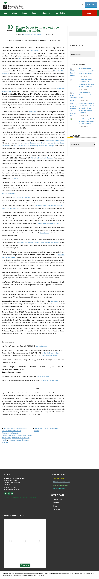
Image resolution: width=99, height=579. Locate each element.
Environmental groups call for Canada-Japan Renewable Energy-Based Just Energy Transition (86, 108)
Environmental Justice (60, 485)
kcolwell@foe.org (43, 376)
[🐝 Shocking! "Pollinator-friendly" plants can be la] (10, 541)
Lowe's (29, 435)
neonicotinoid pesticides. (20, 438)
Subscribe (90, 4)
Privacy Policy (9, 497)
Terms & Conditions (21, 497)
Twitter (46, 428)
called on (32, 112)
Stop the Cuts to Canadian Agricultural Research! (86, 95)
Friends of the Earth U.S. (10, 433)
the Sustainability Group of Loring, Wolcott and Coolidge (34, 145)
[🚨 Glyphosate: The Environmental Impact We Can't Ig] (39, 527)
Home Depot (21, 435)
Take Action (45, 13)
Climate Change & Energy (61, 482)
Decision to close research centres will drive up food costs (86, 71)
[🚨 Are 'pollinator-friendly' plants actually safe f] (25, 541)
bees (13, 428)
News (34, 13)
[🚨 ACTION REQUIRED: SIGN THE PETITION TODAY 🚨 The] (10, 527)
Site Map (32, 497)
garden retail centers (9, 435)
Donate (55, 506)
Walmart (5, 442)
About (14, 13)
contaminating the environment (45, 205)
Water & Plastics (59, 489)
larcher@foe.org (41, 346)
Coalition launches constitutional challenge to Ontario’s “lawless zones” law (86, 83)
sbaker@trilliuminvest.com (51, 353)
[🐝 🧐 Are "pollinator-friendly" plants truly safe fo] (39, 541)
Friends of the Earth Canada (32, 34)
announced (34, 50)
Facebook (38, 428)
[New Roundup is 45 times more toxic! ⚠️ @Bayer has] (39, 555)
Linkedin (36, 431)
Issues (24, 13)
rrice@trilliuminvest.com (49, 380)
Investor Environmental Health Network (38, 143)
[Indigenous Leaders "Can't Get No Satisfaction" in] (25, 527)
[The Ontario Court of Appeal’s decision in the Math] (10, 555)
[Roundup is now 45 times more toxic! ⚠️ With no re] (25, 555)
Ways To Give (60, 13)
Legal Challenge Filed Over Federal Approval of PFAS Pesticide (86, 121)
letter (19, 58)
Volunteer (56, 503)
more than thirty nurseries (21, 197)
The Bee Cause (58, 478)
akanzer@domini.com (49, 356)
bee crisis (7, 428)
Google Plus (54, 428)
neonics (4, 440)
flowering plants (21, 428)
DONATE (90, 13)
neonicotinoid (6, 438)
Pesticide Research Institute (18, 440)
